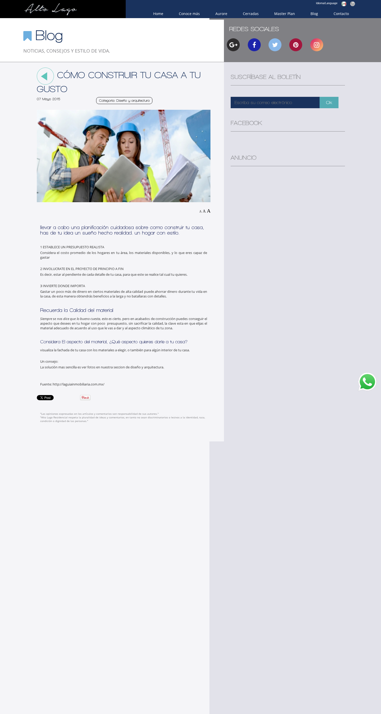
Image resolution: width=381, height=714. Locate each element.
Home (158, 13)
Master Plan (284, 13)
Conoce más (189, 13)
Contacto (341, 13)
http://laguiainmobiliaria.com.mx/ (78, 384)
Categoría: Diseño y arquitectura (124, 101)
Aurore (221, 13)
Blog (314, 13)
